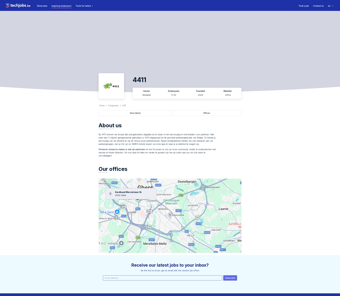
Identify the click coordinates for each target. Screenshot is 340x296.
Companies (113, 105)
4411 (124, 105)
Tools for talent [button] (83, 6)
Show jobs (42, 6)
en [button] (329, 6)
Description (135, 113)
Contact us (318, 6)
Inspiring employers (61, 6)
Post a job (304, 6)
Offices (206, 113)
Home (102, 105)
